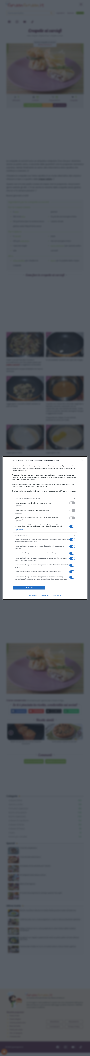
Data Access (45, 595)
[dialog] (45, 528)
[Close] (83, 461)
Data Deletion (32, 595)
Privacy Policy (57, 595)
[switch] (72, 502)
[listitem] (45, 498)
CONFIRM (29, 588)
